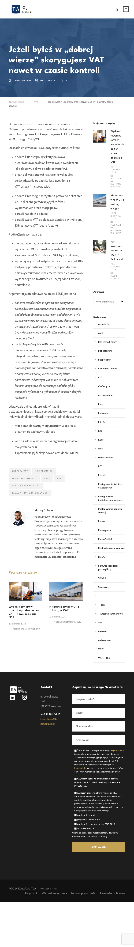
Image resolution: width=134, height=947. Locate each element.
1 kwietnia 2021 (22, 80)
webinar (102, 631)
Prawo (101, 521)
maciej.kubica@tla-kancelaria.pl (58, 556)
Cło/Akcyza (104, 386)
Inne (100, 404)
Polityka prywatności (83, 893)
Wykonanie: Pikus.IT (49, 889)
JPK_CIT (102, 421)
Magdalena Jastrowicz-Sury (26, 628)
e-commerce (105, 395)
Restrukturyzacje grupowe (111, 548)
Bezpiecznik (104, 359)
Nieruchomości (106, 457)
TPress (101, 604)
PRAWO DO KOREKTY (24, 478)
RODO (101, 556)
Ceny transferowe (107, 368)
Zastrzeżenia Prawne (112, 893)
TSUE (47, 478)
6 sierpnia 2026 (115, 267)
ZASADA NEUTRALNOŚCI (26, 485)
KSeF (101, 439)
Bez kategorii (105, 350)
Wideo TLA (104, 658)
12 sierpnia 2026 (57, 616)
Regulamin (31, 893)
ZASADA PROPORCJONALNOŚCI (30, 493)
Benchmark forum (107, 341)
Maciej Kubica (47, 80)
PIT (100, 466)
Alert (100, 333)
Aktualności (104, 324)
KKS (100, 430)
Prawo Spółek (105, 539)
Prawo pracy (104, 530)
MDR (100, 448)
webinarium (104, 640)
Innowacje (103, 413)
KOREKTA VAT (20, 471)
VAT (67, 80)
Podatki (102, 475)
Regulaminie (80, 768)
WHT (101, 649)
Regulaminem (117, 750)
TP (99, 595)
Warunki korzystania (54, 893)
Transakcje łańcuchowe (110, 613)
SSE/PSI (102, 578)
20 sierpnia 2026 (17, 623)
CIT (100, 377)
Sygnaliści (103, 587)
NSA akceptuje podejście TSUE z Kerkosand (116, 250)
